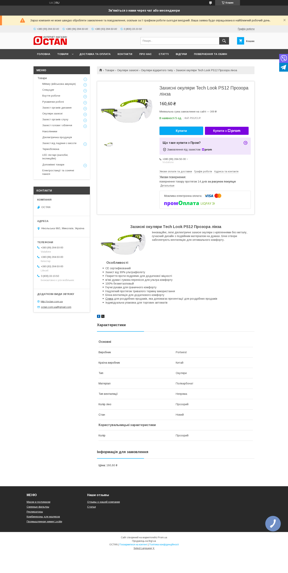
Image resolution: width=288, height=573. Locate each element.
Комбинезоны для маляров (43, 516)
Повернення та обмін (210, 54)
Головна (43, 54)
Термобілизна (50, 149)
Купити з (220, 130)
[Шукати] (224, 41)
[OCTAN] (50, 44)
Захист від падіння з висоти (59, 143)
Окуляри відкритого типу (157, 70)
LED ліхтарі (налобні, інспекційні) (55, 156)
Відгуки (181, 54)
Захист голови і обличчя (57, 125)
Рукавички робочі (53, 101)
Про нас (145, 54)
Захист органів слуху (55, 119)
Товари (62, 54)
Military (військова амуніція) (59, 83)
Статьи (91, 506)
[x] (102, 316)
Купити (181, 130)
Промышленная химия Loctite (44, 521)
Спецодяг (48, 89)
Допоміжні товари (53, 164)
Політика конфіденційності (164, 544)
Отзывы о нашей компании (103, 501)
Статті (164, 54)
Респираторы (35, 511)
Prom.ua (162, 537)
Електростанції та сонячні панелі (58, 172)
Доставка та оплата (94, 54)
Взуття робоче (51, 95)
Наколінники (49, 131)
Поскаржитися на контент (133, 544)
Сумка (109, 298)
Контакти (125, 54)
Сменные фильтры (38, 506)
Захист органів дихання (57, 107)
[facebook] (98, 316)
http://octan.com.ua (52, 301)
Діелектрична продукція (57, 137)
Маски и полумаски (38, 501)
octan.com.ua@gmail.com (56, 307)
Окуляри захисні (127, 70)
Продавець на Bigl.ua (144, 541)
